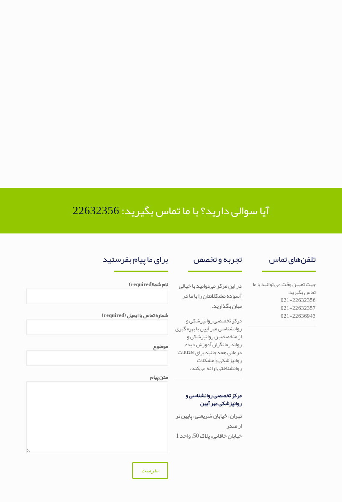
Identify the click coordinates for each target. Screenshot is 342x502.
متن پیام (159, 378)
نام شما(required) (148, 285)
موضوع (160, 347)
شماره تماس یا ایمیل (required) (135, 316)
